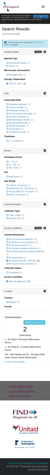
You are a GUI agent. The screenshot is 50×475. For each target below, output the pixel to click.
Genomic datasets (17, 117)
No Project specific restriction (22, 261)
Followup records (17, 110)
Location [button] (8, 291)
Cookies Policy (29, 463)
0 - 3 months (14, 141)
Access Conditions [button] (22, 228)
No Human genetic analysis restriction (26, 251)
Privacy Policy (14, 463)
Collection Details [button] (12, 204)
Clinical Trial (14, 218)
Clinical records (16, 107)
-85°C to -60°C (15, 83)
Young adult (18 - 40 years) (21, 191)
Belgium (12, 302)
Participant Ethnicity (18, 123)
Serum (11, 66)
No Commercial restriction (21, 239)
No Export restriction (18, 245)
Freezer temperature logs (20, 113)
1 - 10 (11, 161)
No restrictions (15, 257)
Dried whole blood (17, 63)
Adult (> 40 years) (17, 194)
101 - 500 (13, 168)
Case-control (14, 215)
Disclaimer (43, 463)
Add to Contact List (36, 322)
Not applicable (15, 75)
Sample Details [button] (22, 52)
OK (41, 16)
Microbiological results (19, 120)
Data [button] (6, 93)
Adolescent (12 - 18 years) (21, 188)
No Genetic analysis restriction (23, 248)
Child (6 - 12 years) (17, 185)
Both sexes (14, 176)
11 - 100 (12, 164)
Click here (37, 42)
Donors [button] (7, 151)
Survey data (14, 129)
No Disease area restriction (21, 242)
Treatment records (17, 132)
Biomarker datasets (17, 104)
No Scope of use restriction (21, 264)
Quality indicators (17, 126)
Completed (14, 272)
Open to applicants (17, 281)
